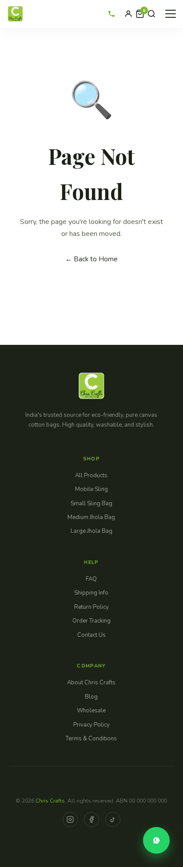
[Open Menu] (170, 14)
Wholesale (91, 711)
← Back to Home (91, 259)
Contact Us (91, 635)
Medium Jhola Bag (91, 517)
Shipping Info (91, 593)
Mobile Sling (91, 489)
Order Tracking (91, 621)
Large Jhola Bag (91, 531)
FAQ (91, 579)
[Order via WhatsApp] (156, 840)
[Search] (151, 13)
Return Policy (91, 607)
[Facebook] (91, 819)
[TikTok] (112, 819)
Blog (91, 697)
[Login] (128, 13)
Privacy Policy (91, 725)
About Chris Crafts (91, 683)
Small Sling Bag (91, 503)
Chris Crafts (50, 800)
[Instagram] (70, 819)
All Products (91, 475)
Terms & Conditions (91, 739)
